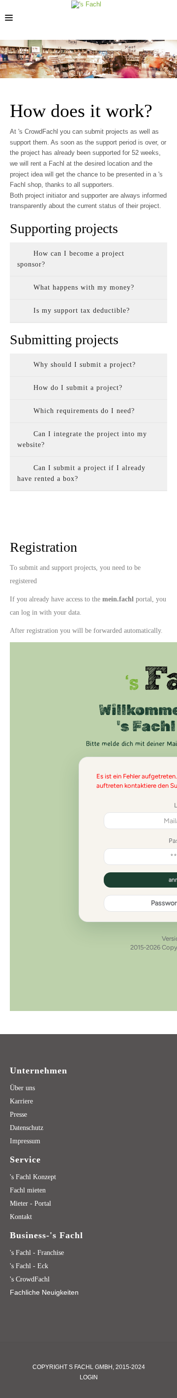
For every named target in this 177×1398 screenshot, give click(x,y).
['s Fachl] (86, 4)
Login (89, 1377)
